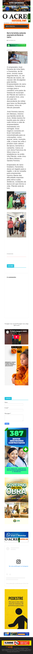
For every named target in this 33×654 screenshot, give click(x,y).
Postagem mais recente (10, 323)
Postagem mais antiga (22, 323)
